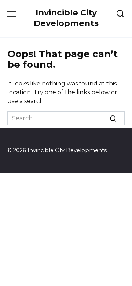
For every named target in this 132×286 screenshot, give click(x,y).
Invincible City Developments (66, 17)
